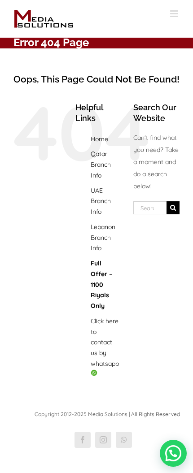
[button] (173, 453)
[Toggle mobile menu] (175, 13)
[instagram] (103, 440)
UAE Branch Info (101, 201)
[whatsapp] (124, 440)
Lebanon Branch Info (103, 237)
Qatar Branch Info (101, 164)
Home (99, 139)
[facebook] (83, 440)
